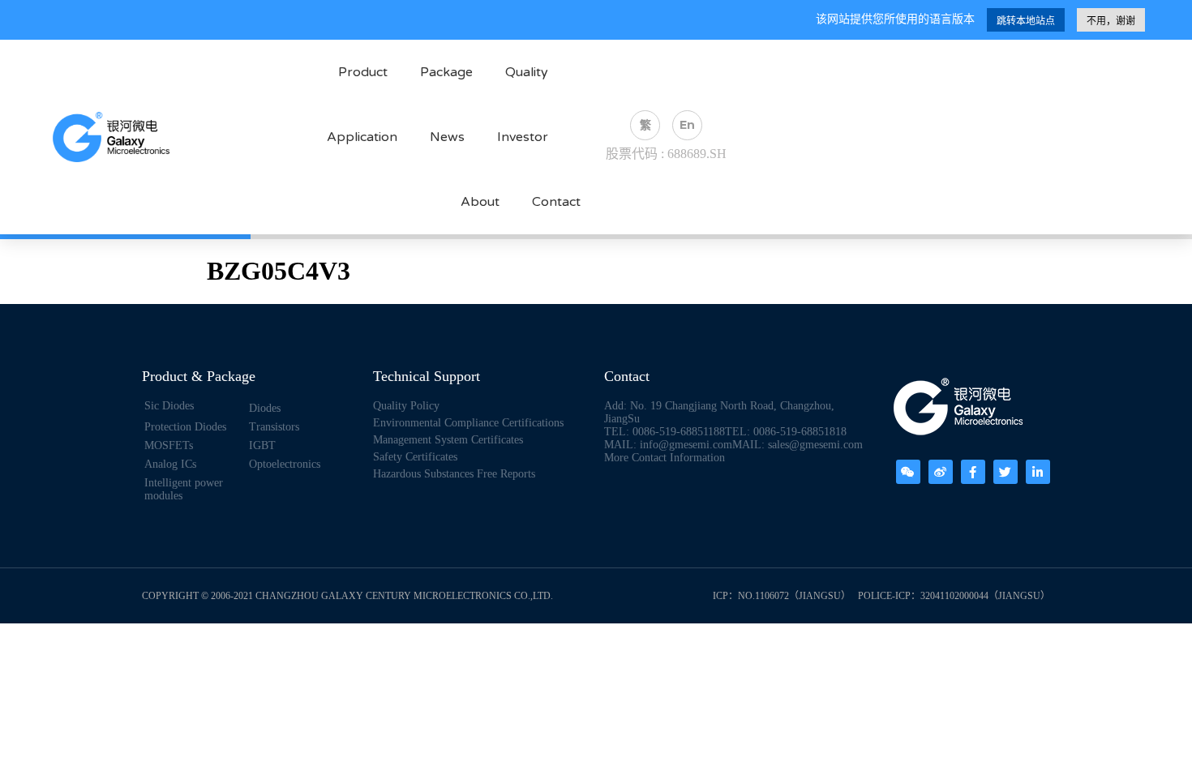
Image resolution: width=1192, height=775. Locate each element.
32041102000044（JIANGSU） (985, 596)
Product (363, 72)
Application (362, 137)
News (447, 137)
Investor (522, 137)
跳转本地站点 (1026, 21)
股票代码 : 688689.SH (666, 154)
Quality (526, 72)
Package (446, 72)
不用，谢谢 (1111, 21)
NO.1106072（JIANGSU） (794, 596)
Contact (556, 202)
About (480, 202)
